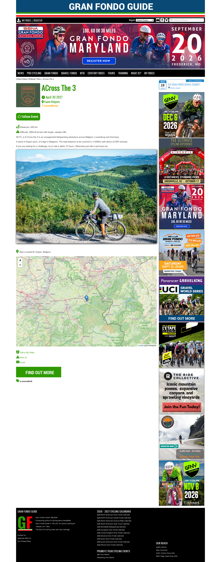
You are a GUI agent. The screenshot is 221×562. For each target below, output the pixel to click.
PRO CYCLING (34, 73)
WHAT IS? (136, 73)
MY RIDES (26, 20)
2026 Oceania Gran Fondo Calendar (110, 535)
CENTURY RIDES (96, 73)
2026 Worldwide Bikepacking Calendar (111, 526)
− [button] (20, 265)
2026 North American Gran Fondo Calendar (113, 514)
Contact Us (22, 535)
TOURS (111, 73)
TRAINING (123, 73)
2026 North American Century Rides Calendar (114, 520)
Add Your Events (103, 554)
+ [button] (20, 260)
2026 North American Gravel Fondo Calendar (114, 517)
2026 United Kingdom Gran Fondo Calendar (113, 532)
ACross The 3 (48, 79)
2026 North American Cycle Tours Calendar (113, 523)
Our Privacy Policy (24, 541)
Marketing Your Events (105, 557)
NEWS (21, 73)
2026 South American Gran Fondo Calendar (113, 541)
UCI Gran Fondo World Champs (184, 84)
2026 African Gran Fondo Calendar (110, 545)
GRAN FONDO (51, 73)
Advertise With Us (24, 538)
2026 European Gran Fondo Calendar (111, 529)
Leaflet (140, 345)
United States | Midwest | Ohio (28, 79)
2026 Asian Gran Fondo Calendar (109, 538)
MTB (82, 73)
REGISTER (38, 20)
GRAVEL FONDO (69, 73)
